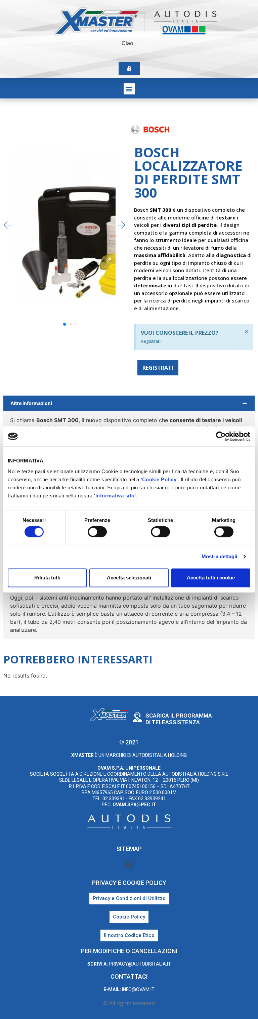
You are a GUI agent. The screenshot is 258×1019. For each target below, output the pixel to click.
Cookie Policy (159, 479)
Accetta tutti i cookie (211, 577)
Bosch (242, 130)
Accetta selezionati (129, 577)
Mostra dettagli (220, 557)
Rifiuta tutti (47, 577)
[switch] (97, 532)
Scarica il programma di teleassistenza (178, 719)
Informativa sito (115, 495)
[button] (129, 88)
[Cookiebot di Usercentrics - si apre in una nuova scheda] (220, 436)
